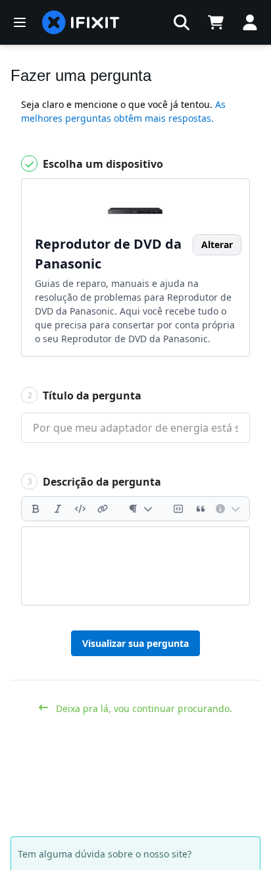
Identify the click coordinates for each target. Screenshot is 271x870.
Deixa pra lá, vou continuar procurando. (142, 708)
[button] (181, 22)
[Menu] (20, 22)
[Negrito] (35, 508)
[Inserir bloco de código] (178, 508)
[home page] (81, 22)
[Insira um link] (102, 508)
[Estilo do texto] (140, 508)
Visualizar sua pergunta (135, 643)
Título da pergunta (85, 395)
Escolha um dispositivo (101, 164)
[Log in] (250, 22)
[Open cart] (216, 22)
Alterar (217, 244)
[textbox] (135, 565)
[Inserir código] (80, 508)
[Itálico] (57, 508)
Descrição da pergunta (95, 481)
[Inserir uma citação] (200, 508)
